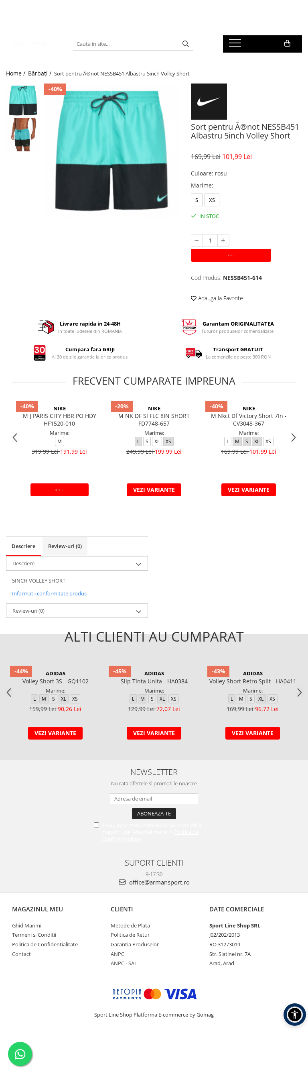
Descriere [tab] (23, 546)
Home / (16, 73)
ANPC (117, 954)
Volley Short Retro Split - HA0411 (252, 681)
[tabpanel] (111, 151)
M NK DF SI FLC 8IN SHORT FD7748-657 (154, 419)
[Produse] (236, 45)
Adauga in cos (230, 255)
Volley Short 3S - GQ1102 (55, 681)
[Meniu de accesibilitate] (295, 1014)
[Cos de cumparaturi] (287, 43)
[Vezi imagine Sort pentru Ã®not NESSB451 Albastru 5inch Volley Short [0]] (23, 100)
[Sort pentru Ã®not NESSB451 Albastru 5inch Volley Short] (111, 151)
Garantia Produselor (135, 944)
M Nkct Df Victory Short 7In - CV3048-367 (249, 419)
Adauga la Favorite (220, 298)
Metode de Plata (130, 925)
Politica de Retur (130, 934)
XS (212, 200)
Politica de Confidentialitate (45, 944)
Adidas (55, 673)
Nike (59, 408)
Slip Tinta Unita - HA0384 (154, 681)
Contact (21, 954)
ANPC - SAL (124, 963)
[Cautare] (185, 44)
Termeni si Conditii (34, 934)
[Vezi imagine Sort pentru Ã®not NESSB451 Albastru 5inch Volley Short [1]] (23, 134)
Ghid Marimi (26, 925)
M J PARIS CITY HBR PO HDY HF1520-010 (59, 419)
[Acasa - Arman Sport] (33, 43)
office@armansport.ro (159, 882)
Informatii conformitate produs (49, 593)
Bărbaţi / (40, 73)
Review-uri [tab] (65, 546)
